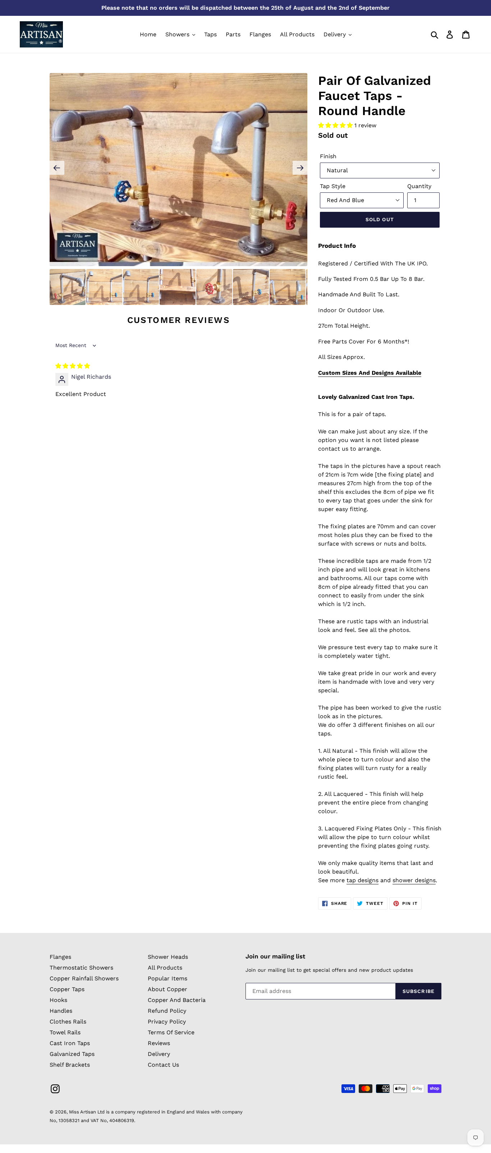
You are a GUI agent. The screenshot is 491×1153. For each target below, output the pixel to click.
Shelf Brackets (70, 1064)
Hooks (58, 1000)
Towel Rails (65, 1032)
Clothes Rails (68, 1021)
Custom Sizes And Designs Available (369, 372)
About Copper (167, 989)
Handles (61, 1010)
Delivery (159, 1054)
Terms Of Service (171, 1032)
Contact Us (163, 1064)
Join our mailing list (275, 956)
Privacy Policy (167, 1021)
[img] (72, 366)
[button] (336, 125)
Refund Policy (167, 1010)
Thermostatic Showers (81, 967)
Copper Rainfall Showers (84, 978)
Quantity (419, 186)
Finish (328, 156)
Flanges (60, 956)
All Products (165, 967)
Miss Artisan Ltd (87, 1112)
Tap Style (332, 186)
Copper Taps (67, 989)
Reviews (159, 1043)
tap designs (362, 880)
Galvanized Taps (72, 1054)
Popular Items (167, 978)
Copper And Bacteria (177, 1000)
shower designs (414, 880)
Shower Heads (168, 956)
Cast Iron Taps (70, 1043)
